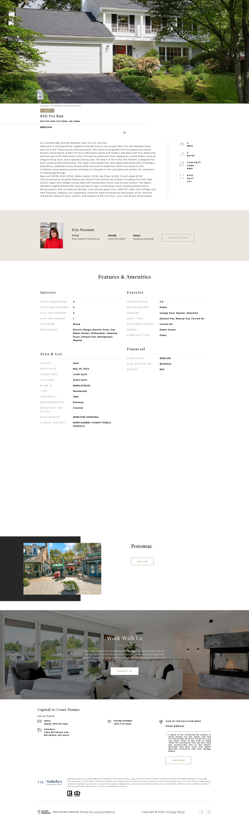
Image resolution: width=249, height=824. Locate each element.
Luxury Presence (104, 812)
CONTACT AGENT (178, 238)
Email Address (175, 726)
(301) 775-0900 (122, 724)
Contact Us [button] (124, 671)
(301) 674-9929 (116, 239)
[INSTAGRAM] (208, 812)
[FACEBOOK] (201, 812)
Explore (142, 561)
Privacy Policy (176, 812)
